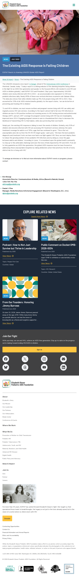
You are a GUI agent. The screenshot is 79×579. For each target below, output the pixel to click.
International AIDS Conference (57, 84)
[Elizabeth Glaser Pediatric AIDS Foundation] (17, 384)
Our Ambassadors (8, 414)
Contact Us (6, 529)
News (17, 79)
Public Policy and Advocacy (11, 459)
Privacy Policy (6, 538)
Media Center (6, 417)
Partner (4, 477)
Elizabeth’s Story (7, 400)
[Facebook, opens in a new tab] (5, 359)
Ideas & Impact (7, 79)
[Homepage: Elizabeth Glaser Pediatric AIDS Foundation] (9, 5)
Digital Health (6, 455)
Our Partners (6, 410)
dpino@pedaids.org (10, 193)
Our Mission (6, 404)
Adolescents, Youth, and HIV (11, 445)
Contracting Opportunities (10, 526)
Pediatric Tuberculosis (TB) (11, 442)
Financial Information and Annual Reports (15, 532)
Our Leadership (7, 407)
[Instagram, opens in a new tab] (44, 359)
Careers (5, 480)
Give (3, 474)
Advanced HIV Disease (9, 452)
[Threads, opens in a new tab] (25, 367)
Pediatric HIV (6, 439)
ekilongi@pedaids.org (11, 184)
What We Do (7, 431)
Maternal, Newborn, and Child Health (14, 449)
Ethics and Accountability (10, 535)
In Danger (32, 84)
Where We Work (9, 425)
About (5, 396)
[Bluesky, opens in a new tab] (5, 367)
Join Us (5, 470)
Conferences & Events (9, 420)
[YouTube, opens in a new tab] (44, 367)
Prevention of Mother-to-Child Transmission (16, 435)
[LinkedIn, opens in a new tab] (63, 367)
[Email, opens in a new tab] (63, 359)
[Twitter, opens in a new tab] (25, 359)
